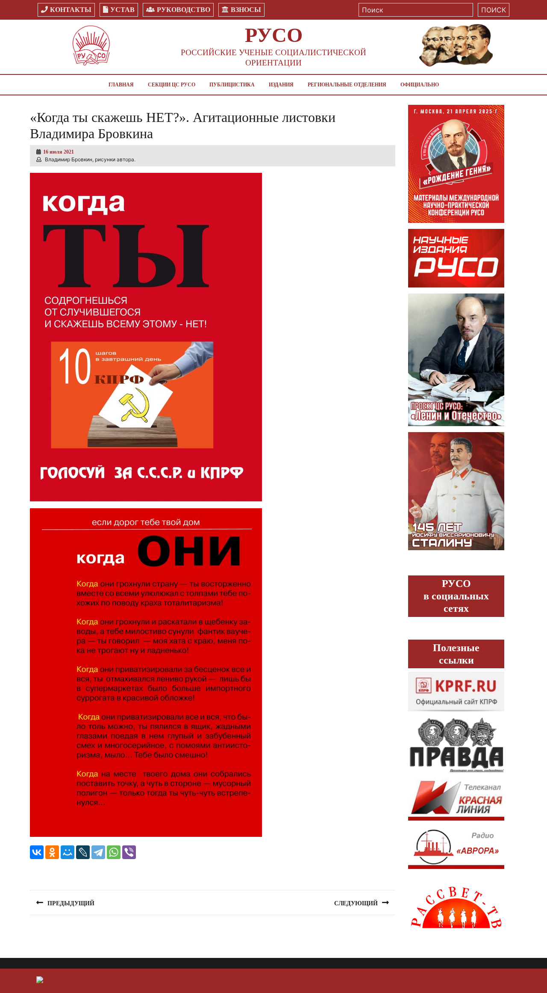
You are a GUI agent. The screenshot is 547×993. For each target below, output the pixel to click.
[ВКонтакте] (37, 852)
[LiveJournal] (83, 852)
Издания (281, 85)
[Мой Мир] (67, 852)
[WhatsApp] (114, 852)
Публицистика (232, 85)
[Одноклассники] (52, 852)
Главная (121, 85)
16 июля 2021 (58, 152)
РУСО (274, 35)
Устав (122, 9)
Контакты (70, 9)
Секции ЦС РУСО (171, 85)
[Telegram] (98, 852)
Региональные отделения (347, 85)
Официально (419, 85)
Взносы (246, 9)
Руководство (183, 9)
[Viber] (129, 852)
